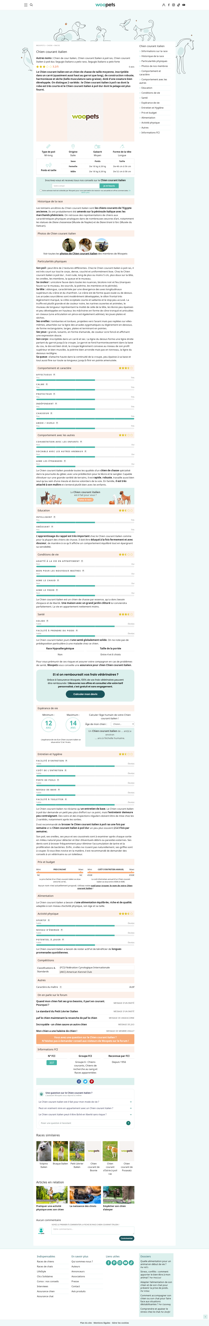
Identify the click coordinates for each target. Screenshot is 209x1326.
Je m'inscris (109, 185)
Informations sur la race (154, 51)
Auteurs (76, 1266)
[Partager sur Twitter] (85, 1081)
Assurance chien (46, 1291)
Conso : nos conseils (48, 1281)
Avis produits (79, 1291)
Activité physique (150, 122)
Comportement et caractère (150, 72)
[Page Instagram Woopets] (173, 5)
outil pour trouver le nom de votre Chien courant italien (105, 887)
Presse (75, 1281)
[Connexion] (163, 5)
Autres (145, 127)
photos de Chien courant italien (78, 253)
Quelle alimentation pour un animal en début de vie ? (155, 1264)
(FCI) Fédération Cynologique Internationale (85, 967)
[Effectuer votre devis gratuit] (85, 685)
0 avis (131, 66)
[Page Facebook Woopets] (169, 5)
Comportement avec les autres (153, 81)
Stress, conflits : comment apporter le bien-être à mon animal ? (155, 1274)
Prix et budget (149, 112)
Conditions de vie (150, 92)
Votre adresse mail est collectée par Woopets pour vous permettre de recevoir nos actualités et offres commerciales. (86, 191)
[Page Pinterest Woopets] (114, 1262)
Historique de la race (152, 56)
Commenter (127, 1238)
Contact (76, 1286)
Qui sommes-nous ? (82, 1261)
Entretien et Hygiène (152, 107)
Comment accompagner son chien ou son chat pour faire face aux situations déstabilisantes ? (155, 1300)
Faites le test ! (85, 499)
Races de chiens (45, 1261)
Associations (78, 1276)
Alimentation (148, 117)
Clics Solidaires (45, 1276)
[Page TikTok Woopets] (178, 5)
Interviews (42, 1286)
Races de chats (45, 1266)
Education (146, 87)
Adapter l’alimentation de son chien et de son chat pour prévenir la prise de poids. (156, 1286)
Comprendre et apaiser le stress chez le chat (155, 1310)
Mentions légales (102, 1322)
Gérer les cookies (120, 1322)
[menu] (26, 5)
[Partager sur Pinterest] (92, 1081)
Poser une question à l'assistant (56, 1123)
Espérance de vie (150, 102)
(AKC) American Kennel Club (76, 971)
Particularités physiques (154, 61)
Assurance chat (45, 1296)
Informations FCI (150, 132)
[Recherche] (31, 5)
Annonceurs (78, 1271)
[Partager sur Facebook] (79, 1081)
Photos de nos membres (154, 66)
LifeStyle (41, 1271)
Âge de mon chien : (96, 724)
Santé (144, 97)
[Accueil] (105, 5)
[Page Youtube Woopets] (183, 5)
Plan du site (86, 1322)
